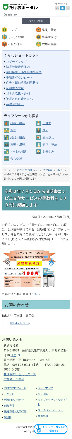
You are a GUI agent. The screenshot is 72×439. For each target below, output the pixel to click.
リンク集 (43, 394)
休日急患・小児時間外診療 (24, 72)
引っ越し (48, 137)
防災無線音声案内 (18, 66)
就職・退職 (17, 144)
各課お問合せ (15, 104)
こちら (35, 294)
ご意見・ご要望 (14, 379)
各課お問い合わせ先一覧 (20, 374)
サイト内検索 (36, 20)
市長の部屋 (15, 44)
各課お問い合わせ (14, 399)
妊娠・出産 (17, 123)
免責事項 (43, 416)
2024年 (47, 170)
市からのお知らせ (27, 170)
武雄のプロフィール (15, 388)
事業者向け (49, 37)
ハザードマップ (16, 61)
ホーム (7, 170)
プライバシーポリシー (50, 410)
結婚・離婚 (17, 137)
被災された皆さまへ (19, 98)
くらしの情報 (16, 37)
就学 (13, 130)
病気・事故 (49, 144)
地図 (13, 355)
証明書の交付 (15, 88)
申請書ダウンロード (19, 77)
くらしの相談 (18, 151)
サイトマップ (45, 388)
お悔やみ (48, 151)
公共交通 (16, 158)
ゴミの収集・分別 (18, 93)
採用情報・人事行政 (15, 411)
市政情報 (9, 405)
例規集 (7, 417)
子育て (46, 123)
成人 (45, 130)
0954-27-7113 (19, 323)
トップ (12, 29)
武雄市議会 (49, 44)
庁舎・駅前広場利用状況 (22, 82)
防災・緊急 (49, 29)
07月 (60, 170)
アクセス (9, 394)
